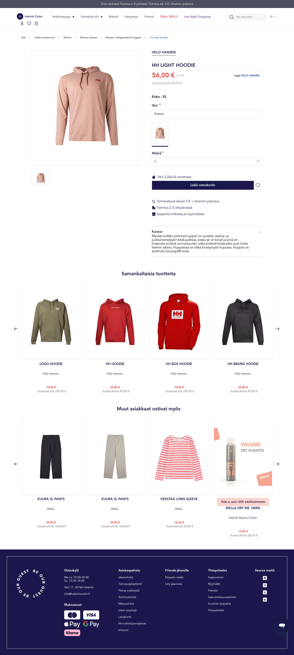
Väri (155, 105)
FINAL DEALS (169, 16)
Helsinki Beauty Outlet (243, 513)
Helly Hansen (51, 369)
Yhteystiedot (216, 610)
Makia (51, 504)
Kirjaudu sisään (174, 577)
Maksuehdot (126, 603)
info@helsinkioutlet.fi (77, 594)
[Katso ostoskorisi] (36, 23)
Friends (149, 16)
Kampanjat (131, 16)
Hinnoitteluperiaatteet (132, 623)
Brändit (113, 16)
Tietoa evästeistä (128, 590)
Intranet (123, 630)
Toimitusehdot (127, 597)
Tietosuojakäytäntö (130, 584)
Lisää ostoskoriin (202, 185)
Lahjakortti (124, 617)
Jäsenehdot (125, 577)
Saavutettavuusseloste (222, 597)
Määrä (156, 153)
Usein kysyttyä (127, 610)
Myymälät (214, 584)
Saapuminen (216, 577)
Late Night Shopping (197, 16)
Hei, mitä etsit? (244, 17)
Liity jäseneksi (173, 584)
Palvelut (213, 590)
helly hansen (250, 76)
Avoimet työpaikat (219, 603)
